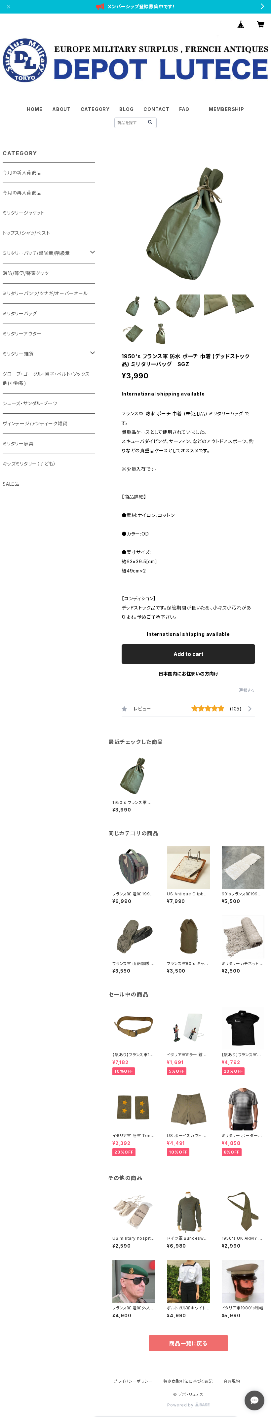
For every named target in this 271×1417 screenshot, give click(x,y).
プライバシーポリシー (133, 1381)
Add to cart (189, 654)
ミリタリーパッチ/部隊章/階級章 (36, 253)
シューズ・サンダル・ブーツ (30, 403)
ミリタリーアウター (22, 333)
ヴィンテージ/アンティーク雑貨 (35, 423)
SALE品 (11, 484)
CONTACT (156, 109)
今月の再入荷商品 (22, 192)
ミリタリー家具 (18, 443)
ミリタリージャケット (24, 213)
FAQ (184, 109)
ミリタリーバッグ (20, 313)
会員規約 (231, 1381)
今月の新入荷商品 (22, 172)
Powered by (181, 1404)
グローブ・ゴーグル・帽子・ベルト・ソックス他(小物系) (46, 378)
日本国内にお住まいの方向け (188, 673)
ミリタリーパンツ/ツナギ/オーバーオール (45, 293)
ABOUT (61, 109)
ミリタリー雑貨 (18, 354)
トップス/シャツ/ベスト (26, 233)
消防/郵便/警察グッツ (26, 273)
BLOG (126, 109)
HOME (34, 109)
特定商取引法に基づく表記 (188, 1381)
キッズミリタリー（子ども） (29, 464)
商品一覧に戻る (188, 1343)
